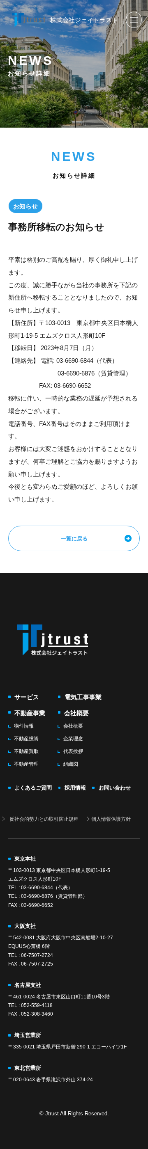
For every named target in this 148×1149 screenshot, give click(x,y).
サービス (26, 697)
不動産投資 (26, 739)
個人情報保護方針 (111, 819)
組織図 (70, 764)
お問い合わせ (114, 788)
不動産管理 (26, 764)
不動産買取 (26, 751)
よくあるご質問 (33, 788)
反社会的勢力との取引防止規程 (44, 819)
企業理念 (73, 739)
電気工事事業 (83, 697)
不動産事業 (29, 713)
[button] (133, 19)
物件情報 (24, 726)
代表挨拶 (73, 751)
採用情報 (75, 788)
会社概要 (76, 713)
